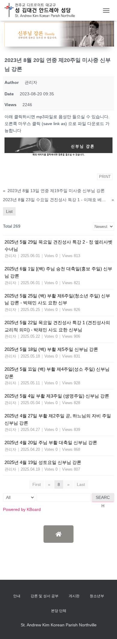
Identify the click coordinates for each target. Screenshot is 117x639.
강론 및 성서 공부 (44, 596)
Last (81, 484)
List (9, 211)
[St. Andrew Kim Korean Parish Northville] (42, 10)
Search (103, 498)
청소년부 (97, 596)
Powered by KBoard (22, 509)
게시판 (74, 596)
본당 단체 (58, 611)
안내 (16, 596)
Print (105, 176)
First (36, 484)
